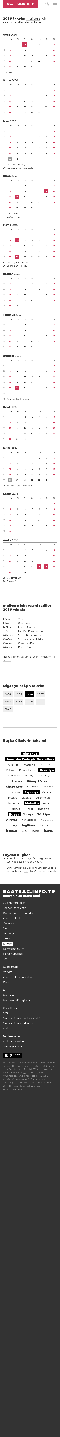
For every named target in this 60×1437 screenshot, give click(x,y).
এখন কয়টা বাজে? (8, 1079)
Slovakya (28, 814)
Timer (6, 938)
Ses (5, 959)
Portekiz (29, 809)
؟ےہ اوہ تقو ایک (33, 1086)
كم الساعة (44, 1076)
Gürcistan (32, 786)
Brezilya (47, 770)
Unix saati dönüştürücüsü (19, 1000)
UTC (5, 990)
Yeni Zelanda (29, 820)
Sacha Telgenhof (42, 656)
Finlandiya (45, 775)
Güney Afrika (37, 781)
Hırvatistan (14, 792)
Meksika (32, 803)
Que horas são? (38, 1079)
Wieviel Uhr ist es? (26, 1082)
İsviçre (35, 831)
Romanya (43, 809)
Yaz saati (8, 923)
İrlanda (44, 825)
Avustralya (29, 764)
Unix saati (9, 995)
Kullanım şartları (13, 1041)
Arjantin (13, 764)
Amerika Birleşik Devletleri (30, 759)
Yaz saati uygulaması (17, 168)
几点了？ (25, 1072)
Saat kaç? (7, 1086)
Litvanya (26, 797)
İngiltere (33, 18)
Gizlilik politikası (13, 1046)
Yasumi (25, 656)
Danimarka (14, 775)
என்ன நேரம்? (19, 1086)
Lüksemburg (43, 797)
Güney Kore (14, 786)
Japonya (32, 792)
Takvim (7, 943)
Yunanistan (47, 820)
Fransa (16, 781)
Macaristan (14, 803)
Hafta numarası (13, 953)
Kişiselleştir (10, 1008)
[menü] (55, 3)
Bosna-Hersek (27, 770)
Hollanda (48, 786)
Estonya (29, 775)
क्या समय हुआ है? (37, 1072)
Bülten (7, 982)
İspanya (11, 830)
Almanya (30, 753)
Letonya (12, 797)
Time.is (27, 1069)
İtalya (48, 831)
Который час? (22, 1079)
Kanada (46, 792)
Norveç (46, 803)
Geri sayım (9, 933)
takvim (25, 20)
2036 (14, 34)
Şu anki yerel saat (14, 902)
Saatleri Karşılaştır (14, 907)
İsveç (24, 831)
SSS (5, 1013)
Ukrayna (11, 819)
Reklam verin (11, 1036)
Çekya (14, 825)
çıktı (26, 871)
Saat (6, 928)
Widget (7, 972)
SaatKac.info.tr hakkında (18, 1023)
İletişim (7, 1028)
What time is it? (11, 1072)
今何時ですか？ (44, 1082)
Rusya (14, 814)
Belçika (10, 770)
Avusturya (45, 764)
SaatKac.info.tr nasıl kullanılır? (22, 1018)
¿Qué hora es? (10, 1076)
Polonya (15, 808)
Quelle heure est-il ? (28, 1076)
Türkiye (43, 814)
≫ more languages (12, 1089)
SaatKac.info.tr (20, 4)
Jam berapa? (9, 1082)
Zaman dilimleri (13, 918)
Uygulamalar (11, 966)
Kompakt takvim (13, 948)
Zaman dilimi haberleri (17, 977)
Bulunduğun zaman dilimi (19, 913)
